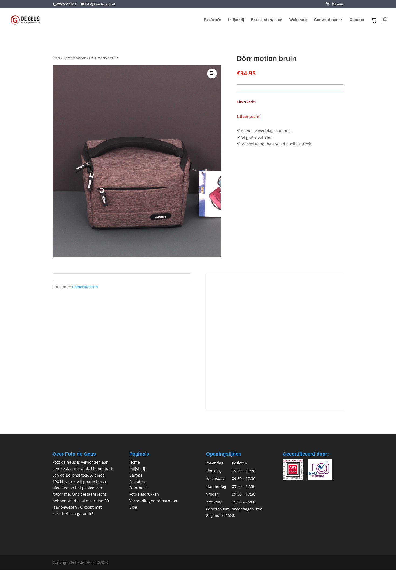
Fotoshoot (138, 487)
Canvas (135, 475)
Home (134, 462)
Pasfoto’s (212, 20)
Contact (357, 20)
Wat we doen (325, 20)
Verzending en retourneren (154, 500)
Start (56, 57)
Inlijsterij (236, 20)
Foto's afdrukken (144, 494)
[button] (212, 73)
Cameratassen (74, 57)
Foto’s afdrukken (266, 20)
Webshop (298, 20)
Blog (133, 507)
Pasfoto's (137, 481)
